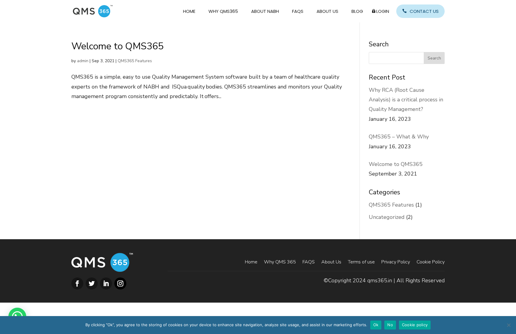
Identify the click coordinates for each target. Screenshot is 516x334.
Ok (376, 324)
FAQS (297, 11)
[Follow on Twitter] (92, 283)
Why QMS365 (223, 11)
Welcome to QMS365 (117, 46)
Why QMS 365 (280, 261)
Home (189, 11)
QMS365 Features (135, 61)
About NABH (265, 11)
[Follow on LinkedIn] (106, 283)
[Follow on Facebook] (77, 283)
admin (82, 61)
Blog (357, 11)
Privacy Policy (395, 261)
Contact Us (424, 11)
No (390, 324)
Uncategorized (387, 217)
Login (382, 11)
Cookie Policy (431, 261)
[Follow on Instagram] (120, 283)
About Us (327, 11)
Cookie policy (415, 324)
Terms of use (361, 261)
